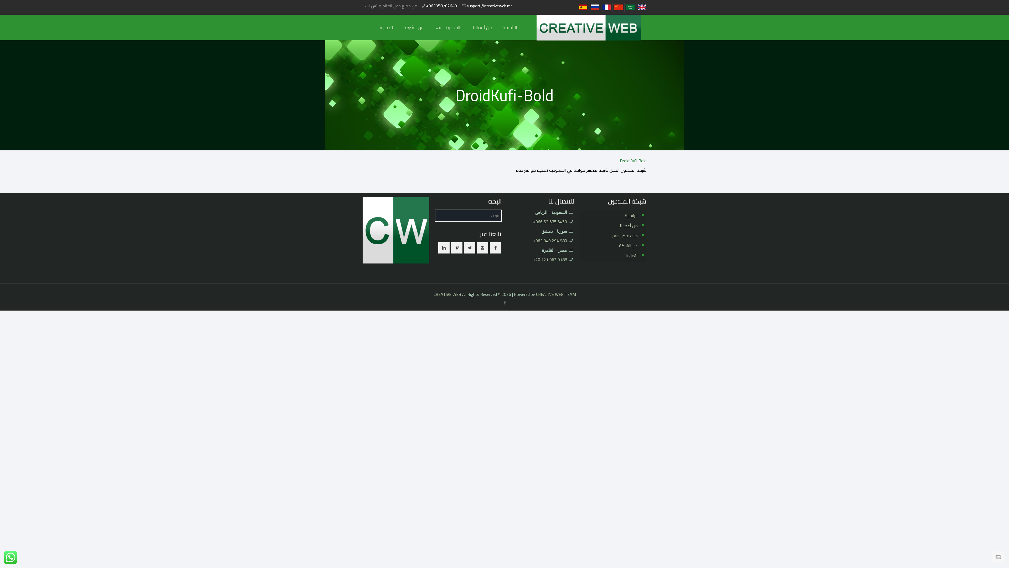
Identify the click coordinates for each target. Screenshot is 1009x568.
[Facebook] (505, 302)
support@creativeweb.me (490, 6)
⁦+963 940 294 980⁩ (550, 241)
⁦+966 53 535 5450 (550, 222)
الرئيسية (631, 216)
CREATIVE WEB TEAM (556, 294)
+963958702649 (441, 6)
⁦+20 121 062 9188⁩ (550, 259)
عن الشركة (628, 246)
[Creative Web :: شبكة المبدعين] (589, 27)
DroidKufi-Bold (633, 161)
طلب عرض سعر (625, 236)
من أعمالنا (629, 226)
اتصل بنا (631, 256)
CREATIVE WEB (447, 294)
